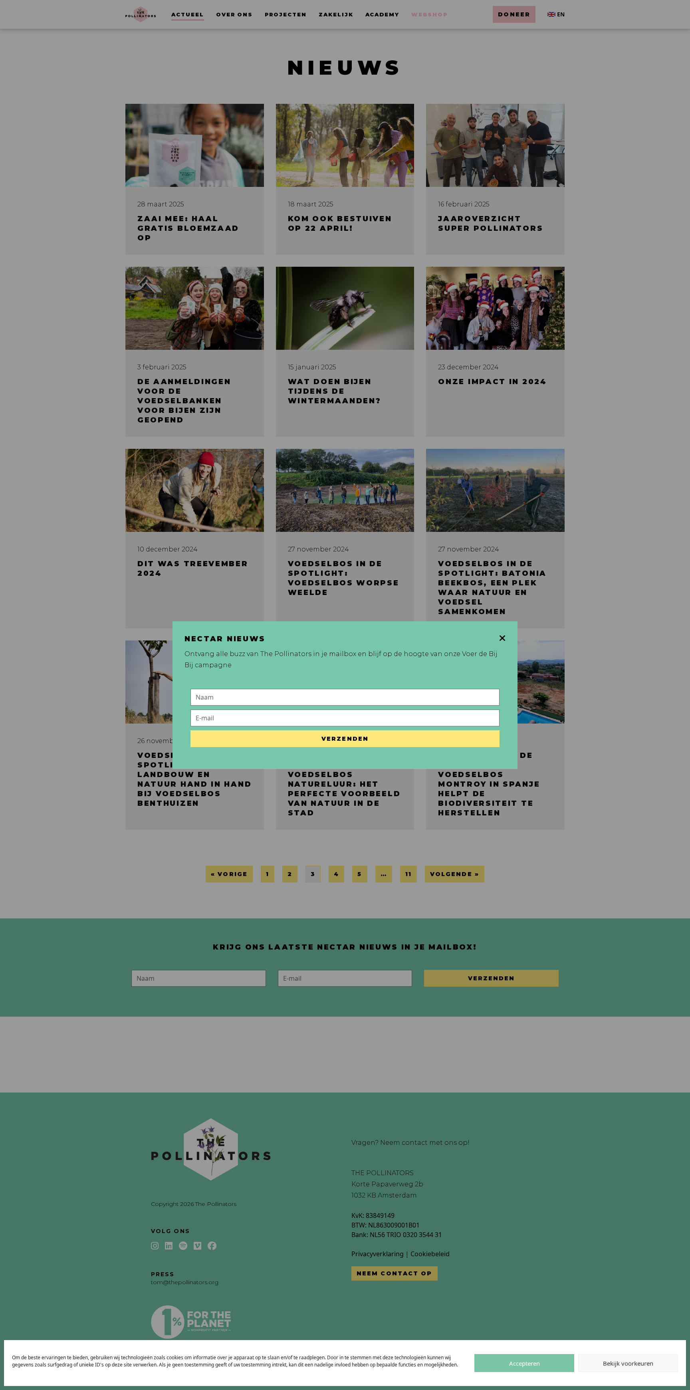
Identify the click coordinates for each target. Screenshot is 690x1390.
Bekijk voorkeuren (628, 1363)
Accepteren (524, 1363)
